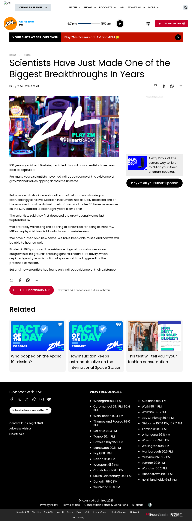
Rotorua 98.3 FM (105, 431)
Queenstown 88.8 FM (157, 474)
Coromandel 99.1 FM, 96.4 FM (111, 408)
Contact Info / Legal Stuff (26, 423)
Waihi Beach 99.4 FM (108, 416)
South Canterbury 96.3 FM (112, 476)
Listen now (19, 23)
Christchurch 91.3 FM (108, 470)
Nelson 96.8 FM (104, 459)
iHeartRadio (16, 434)
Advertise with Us (20, 428)
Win (122, 7)
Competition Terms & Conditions (106, 505)
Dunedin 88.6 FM (105, 481)
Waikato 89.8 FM (154, 412)
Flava (79, 512)
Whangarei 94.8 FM (107, 401)
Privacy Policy (49, 505)
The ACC (48, 512)
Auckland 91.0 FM (154, 401)
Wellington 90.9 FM (155, 446)
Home (12, 54)
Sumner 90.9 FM (153, 463)
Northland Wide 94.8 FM (159, 479)
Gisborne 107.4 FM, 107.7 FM (162, 423)
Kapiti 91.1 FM (102, 453)
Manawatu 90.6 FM (107, 448)
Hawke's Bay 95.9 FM (108, 442)
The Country (77, 517)
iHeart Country (101, 512)
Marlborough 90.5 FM (157, 451)
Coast (70, 512)
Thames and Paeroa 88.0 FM (111, 423)
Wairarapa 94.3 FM (155, 440)
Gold (87, 512)
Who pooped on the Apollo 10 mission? (37, 346)
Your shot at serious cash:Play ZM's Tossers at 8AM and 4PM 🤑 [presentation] (96, 37)
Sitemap (137, 505)
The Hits (36, 512)
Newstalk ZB (22, 512)
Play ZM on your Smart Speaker (154, 171)
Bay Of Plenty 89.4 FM (158, 418)
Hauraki (60, 512)
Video (27, 54)
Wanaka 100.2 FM (154, 468)
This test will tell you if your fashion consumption (154, 346)
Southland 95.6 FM (106, 487)
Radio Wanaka (119, 512)
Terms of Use (71, 505)
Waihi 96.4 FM (152, 406)
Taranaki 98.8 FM (154, 429)
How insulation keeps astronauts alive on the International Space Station (96, 346)
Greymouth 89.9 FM (156, 457)
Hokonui (134, 512)
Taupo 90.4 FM (104, 436)
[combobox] (180, 86)
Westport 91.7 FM (105, 464)
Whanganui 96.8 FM (156, 434)
